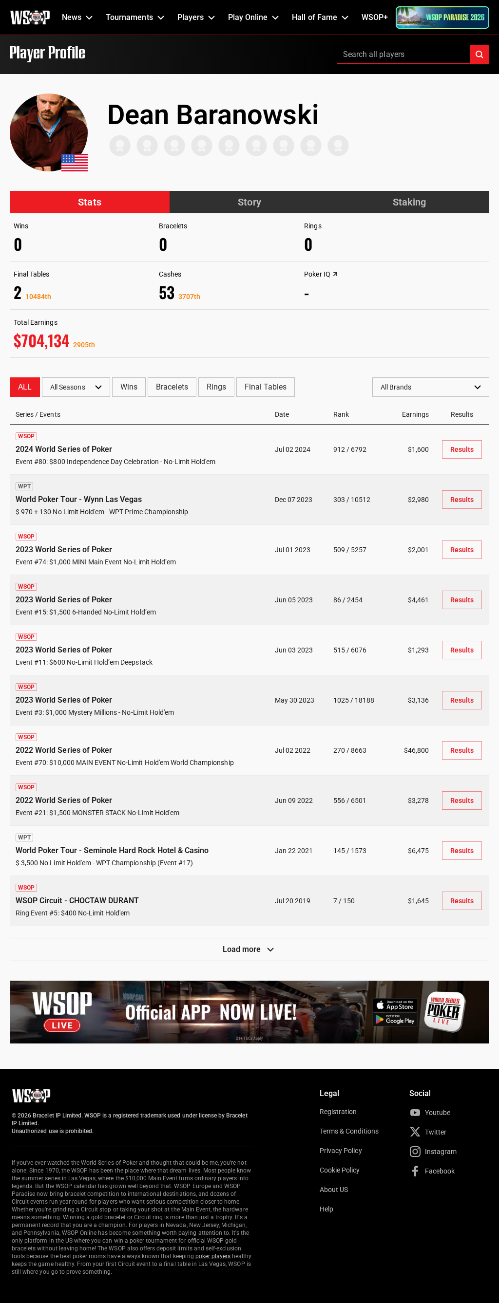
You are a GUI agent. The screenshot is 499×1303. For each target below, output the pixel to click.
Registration (338, 1112)
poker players (213, 1256)
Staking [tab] (409, 202)
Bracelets (172, 386)
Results (462, 449)
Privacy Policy (341, 1150)
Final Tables (266, 386)
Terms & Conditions (349, 1131)
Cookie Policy (340, 1170)
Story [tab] (249, 202)
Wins (128, 386)
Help (326, 1209)
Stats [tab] (89, 202)
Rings (216, 386)
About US (334, 1189)
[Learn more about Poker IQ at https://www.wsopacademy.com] (335, 274)
